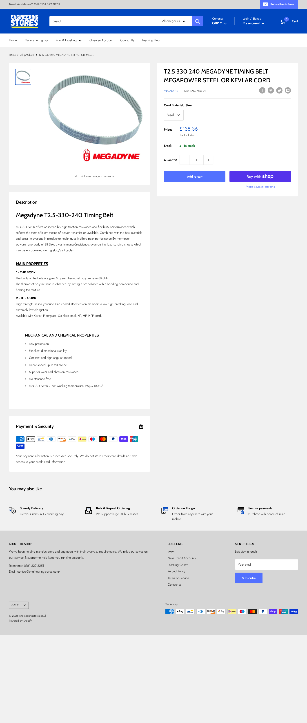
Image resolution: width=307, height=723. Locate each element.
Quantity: (170, 160)
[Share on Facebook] (262, 90)
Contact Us (127, 40)
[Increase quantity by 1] (208, 160)
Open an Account (100, 40)
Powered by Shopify (20, 621)
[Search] (197, 21)
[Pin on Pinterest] (271, 90)
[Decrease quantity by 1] (184, 160)
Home (13, 40)
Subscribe (249, 578)
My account (251, 23)
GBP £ (15, 605)
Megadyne (171, 91)
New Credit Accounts (182, 558)
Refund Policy (176, 571)
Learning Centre (178, 564)
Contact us (174, 584)
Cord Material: (178, 105)
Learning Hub (151, 40)
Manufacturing (34, 40)
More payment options (260, 186)
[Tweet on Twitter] (279, 90)
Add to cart (194, 176)
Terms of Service (178, 578)
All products (27, 55)
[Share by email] (288, 90)
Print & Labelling (66, 40)
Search (172, 551)
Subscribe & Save (282, 4)
